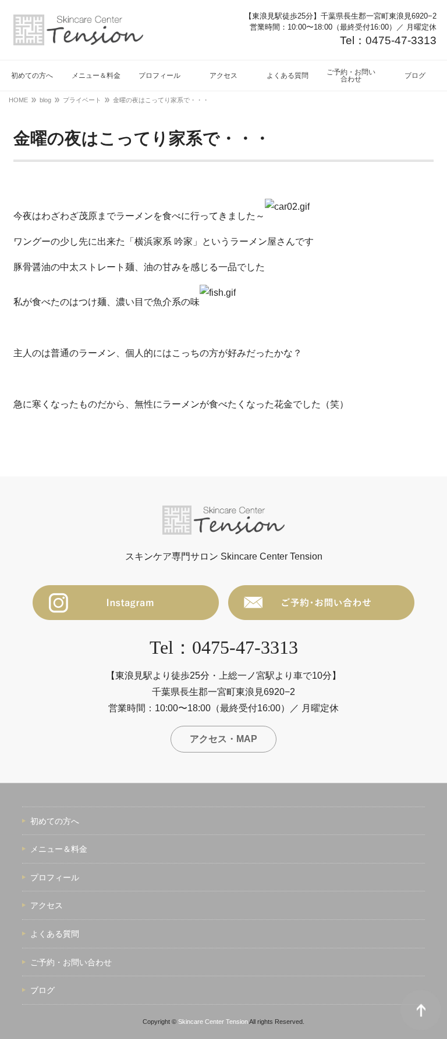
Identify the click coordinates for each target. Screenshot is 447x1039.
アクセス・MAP (223, 739)
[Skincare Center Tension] (78, 30)
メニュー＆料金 (58, 849)
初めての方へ (54, 821)
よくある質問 (54, 933)
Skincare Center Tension (213, 1021)
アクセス (46, 905)
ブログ (42, 990)
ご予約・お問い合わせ (71, 962)
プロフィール (54, 877)
